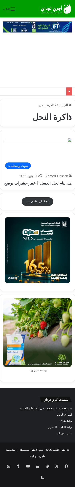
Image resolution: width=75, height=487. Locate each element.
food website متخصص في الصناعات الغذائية (45, 408)
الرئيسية (63, 105)
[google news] (33, 478)
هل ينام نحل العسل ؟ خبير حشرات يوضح (38, 183)
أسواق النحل (64, 414)
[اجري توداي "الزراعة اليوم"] (56, 9)
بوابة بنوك (66, 420)
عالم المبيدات (64, 433)
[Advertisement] (37, 62)
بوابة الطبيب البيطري (60, 427)
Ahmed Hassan (56, 176)
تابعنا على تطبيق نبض (37, 201)
